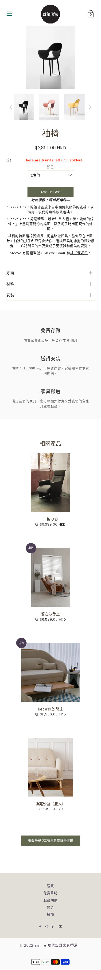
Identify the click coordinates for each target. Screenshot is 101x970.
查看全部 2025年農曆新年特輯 (50, 840)
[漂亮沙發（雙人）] (50, 767)
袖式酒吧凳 (79, 253)
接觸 (50, 914)
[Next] (90, 107)
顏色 (50, 167)
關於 (50, 907)
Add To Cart (51, 192)
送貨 (50, 886)
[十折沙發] (50, 482)
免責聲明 (50, 893)
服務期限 (50, 900)
